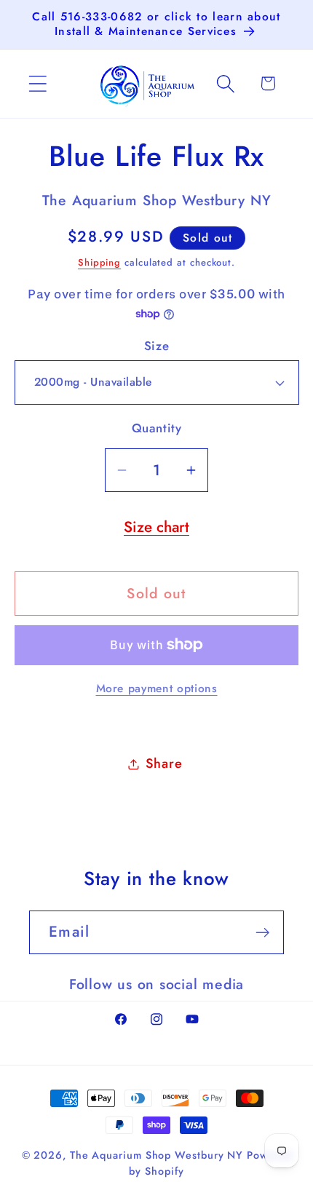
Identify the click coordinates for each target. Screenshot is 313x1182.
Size (156, 346)
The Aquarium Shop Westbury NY (156, 1155)
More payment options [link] (157, 689)
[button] (37, 83)
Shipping (99, 262)
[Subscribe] (262, 933)
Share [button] (164, 763)
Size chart (156, 527)
